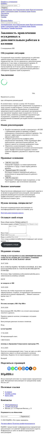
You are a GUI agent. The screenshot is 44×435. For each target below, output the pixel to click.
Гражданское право (23, 9)
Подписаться (25, 416)
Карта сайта (9, 395)
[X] (30, 368)
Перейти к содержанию (9, 2)
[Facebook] (9, 368)
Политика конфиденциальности (23, 423)
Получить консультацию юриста (12, 213)
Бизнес (33, 11)
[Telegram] (16, 368)
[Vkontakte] (27, 368)
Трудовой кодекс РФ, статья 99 (15, 170)
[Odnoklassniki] (20, 368)
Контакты (4, 20)
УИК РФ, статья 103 (12, 162)
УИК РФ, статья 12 (11, 178)
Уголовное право (25, 11)
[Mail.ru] (23, 368)
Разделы (4, 7)
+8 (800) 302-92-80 (11, 406)
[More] (34, 368)
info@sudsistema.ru (11, 405)
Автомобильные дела (8, 9)
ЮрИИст (4, 3)
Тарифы (3, 17)
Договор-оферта (6, 423)
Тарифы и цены (10, 394)
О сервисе (8, 392)
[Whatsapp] (12, 368)
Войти (10, 20)
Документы (5, 28)
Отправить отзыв (11, 245)
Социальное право (11, 11)
